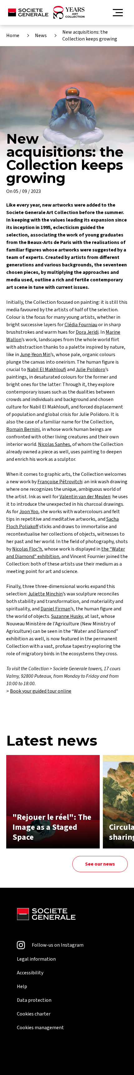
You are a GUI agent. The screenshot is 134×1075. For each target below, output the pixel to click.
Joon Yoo (28, 511)
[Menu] (118, 12)
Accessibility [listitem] (30, 972)
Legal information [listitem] (36, 959)
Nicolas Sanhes (54, 444)
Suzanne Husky (67, 616)
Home (12, 35)
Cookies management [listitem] (40, 1027)
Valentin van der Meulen (85, 496)
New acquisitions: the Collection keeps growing (89, 35)
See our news (100, 864)
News (41, 35)
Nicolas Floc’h (27, 549)
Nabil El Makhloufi (46, 369)
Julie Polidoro (90, 369)
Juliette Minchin (45, 593)
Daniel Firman (55, 608)
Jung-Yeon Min (35, 354)
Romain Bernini (23, 429)
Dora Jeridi (87, 332)
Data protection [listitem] (34, 1000)
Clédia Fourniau (81, 324)
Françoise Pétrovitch (59, 481)
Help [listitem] (22, 986)
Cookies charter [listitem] (33, 1013)
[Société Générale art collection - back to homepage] (46, 12)
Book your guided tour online (40, 691)
